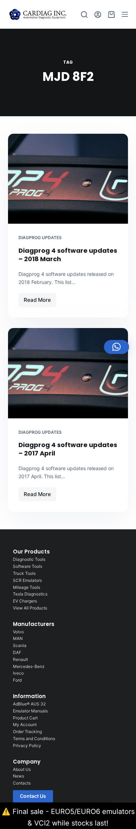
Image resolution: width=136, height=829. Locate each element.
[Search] (84, 14)
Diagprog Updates (40, 237)
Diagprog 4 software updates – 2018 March (67, 254)
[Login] (98, 14)
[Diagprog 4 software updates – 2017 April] (68, 373)
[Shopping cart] (111, 14)
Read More (40, 298)
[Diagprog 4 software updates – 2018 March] (68, 179)
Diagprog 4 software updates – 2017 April (67, 448)
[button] (116, 347)
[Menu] (125, 14)
